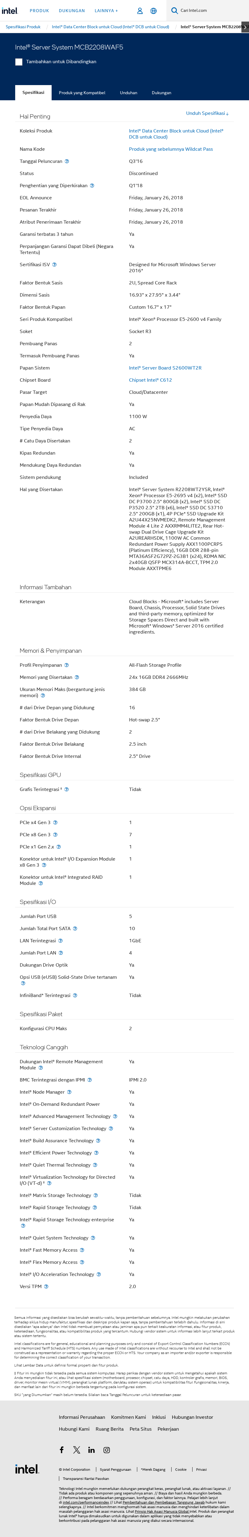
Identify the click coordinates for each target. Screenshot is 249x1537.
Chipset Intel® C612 (150, 380)
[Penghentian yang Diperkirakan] (92, 185)
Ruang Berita (110, 1429)
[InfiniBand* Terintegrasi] (75, 995)
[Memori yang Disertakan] (76, 677)
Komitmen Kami (128, 1417)
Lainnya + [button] (106, 10)
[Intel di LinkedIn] (92, 1451)
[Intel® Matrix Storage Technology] (95, 1195)
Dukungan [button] (72, 10)
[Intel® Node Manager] (69, 1092)
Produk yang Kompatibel (82, 92)
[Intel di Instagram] (107, 1451)
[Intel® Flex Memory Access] (82, 1262)
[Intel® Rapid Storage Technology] (94, 1207)
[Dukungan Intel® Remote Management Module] (40, 1067)
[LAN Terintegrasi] (60, 940)
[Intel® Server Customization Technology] (110, 1128)
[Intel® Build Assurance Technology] (98, 1140)
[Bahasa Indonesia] (153, 10)
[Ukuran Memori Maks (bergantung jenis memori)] (42, 695)
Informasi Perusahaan (82, 1417)
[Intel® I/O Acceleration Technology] (98, 1274)
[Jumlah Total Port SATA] (75, 928)
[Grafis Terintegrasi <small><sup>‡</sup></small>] (66, 789)
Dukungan (161, 92)
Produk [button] (39, 10)
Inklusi (159, 1417)
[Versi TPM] (46, 1286)
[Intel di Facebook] (61, 1451)
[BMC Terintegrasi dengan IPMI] (89, 1079)
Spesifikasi (33, 92)
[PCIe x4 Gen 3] (55, 822)
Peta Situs (141, 1429)
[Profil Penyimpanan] (66, 665)
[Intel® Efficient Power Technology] (96, 1152)
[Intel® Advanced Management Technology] (115, 1116)
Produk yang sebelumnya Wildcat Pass (171, 149)
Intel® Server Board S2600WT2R (165, 368)
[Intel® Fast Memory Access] (82, 1250)
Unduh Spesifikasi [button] (205, 113)
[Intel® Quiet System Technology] (93, 1237)
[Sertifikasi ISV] (54, 264)
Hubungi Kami (74, 1429)
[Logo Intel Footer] (27, 1469)
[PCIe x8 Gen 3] (55, 834)
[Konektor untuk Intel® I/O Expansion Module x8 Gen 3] (44, 865)
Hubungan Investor (192, 1417)
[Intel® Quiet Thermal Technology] (95, 1164)
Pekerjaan (168, 1429)
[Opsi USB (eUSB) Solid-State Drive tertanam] (23, 983)
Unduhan (128, 92)
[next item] (245, 27)
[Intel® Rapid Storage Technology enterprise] (23, 1225)
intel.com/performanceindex (86, 1502)
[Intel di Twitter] (77, 1451)
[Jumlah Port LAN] (60, 952)
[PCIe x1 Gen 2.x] (58, 846)
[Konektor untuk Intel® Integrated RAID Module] (40, 883)
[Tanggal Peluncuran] (66, 161)
